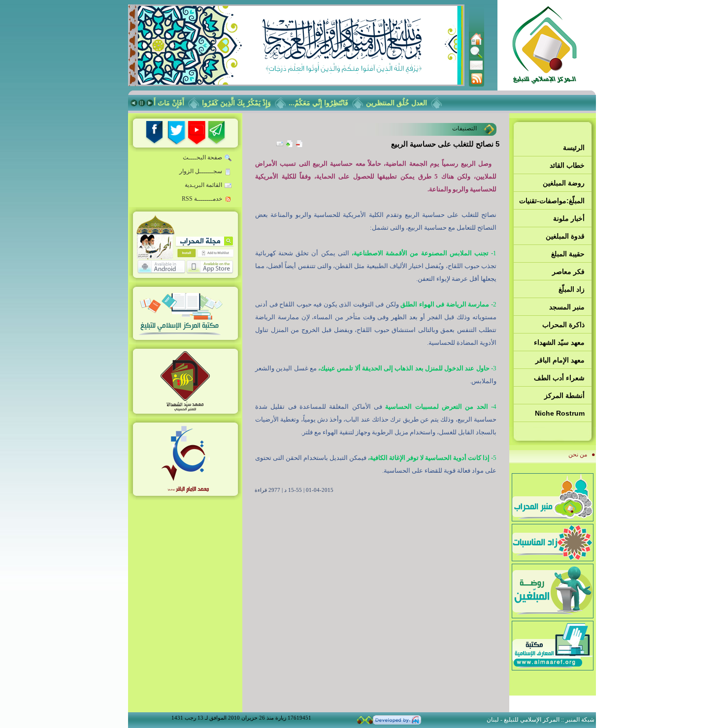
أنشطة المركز (564, 395)
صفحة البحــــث (202, 157)
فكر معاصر (568, 271)
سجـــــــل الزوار (200, 171)
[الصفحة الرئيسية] (476, 43)
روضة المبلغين (564, 183)
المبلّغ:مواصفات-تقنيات (552, 201)
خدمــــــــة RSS (202, 198)
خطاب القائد (567, 165)
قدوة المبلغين (565, 236)
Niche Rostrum (560, 413)
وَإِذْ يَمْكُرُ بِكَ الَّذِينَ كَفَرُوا (243, 103)
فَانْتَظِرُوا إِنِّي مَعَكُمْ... (325, 103)
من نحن (577, 454)
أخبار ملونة (569, 218)
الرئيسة (574, 148)
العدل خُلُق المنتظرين (403, 103)
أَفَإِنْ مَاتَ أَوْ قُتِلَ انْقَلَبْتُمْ (157, 103)
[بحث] (476, 56)
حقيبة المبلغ (568, 254)
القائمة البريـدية (203, 185)
